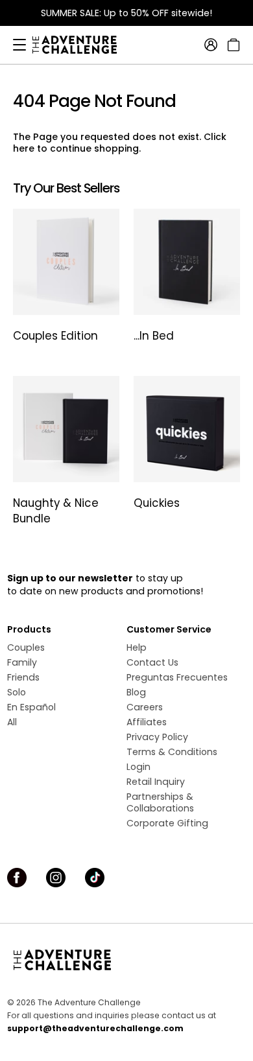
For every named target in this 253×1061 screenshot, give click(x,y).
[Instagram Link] (55, 877)
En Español (31, 707)
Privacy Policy (157, 737)
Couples (26, 647)
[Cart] (232, 45)
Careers (144, 707)
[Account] (210, 44)
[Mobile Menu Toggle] (19, 45)
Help (136, 647)
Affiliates (146, 722)
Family (22, 662)
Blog (136, 692)
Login (138, 767)
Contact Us (152, 662)
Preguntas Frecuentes (177, 677)
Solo (16, 692)
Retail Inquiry (155, 781)
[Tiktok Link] (94, 877)
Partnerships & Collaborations (160, 802)
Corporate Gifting (167, 823)
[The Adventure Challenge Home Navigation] (126, 960)
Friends (23, 677)
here (23, 148)
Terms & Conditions (171, 752)
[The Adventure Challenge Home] (81, 45)
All (12, 722)
